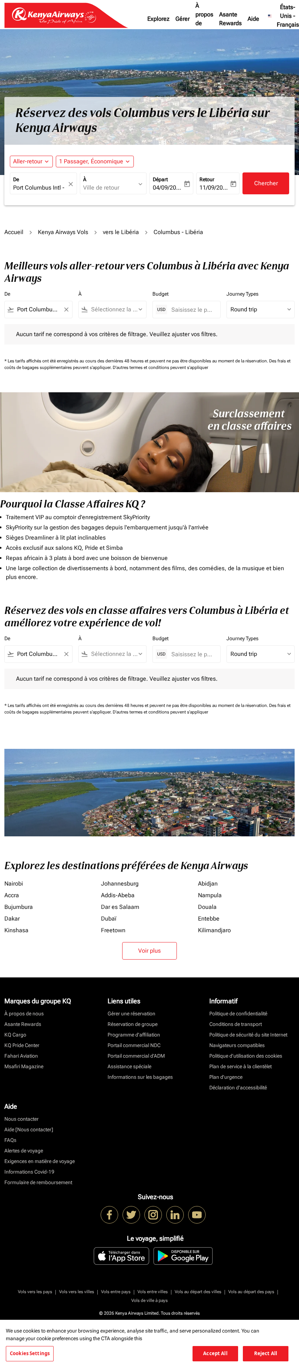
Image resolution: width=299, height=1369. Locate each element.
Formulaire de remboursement (38, 1182)
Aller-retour (27, 161)
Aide (253, 18)
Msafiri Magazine (23, 1066)
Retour (206, 179)
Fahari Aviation (21, 1056)
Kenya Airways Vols (63, 232)
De (16, 179)
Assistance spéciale (129, 1066)
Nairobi (13, 883)
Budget (160, 294)
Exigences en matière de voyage (39, 1161)
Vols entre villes (152, 1291)
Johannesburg (120, 883)
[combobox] (38, 309)
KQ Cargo (15, 1035)
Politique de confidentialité (238, 1013)
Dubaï (108, 918)
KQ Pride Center (21, 1045)
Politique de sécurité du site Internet (248, 1035)
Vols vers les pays (35, 1291)
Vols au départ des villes (198, 1291)
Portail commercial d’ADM (136, 1056)
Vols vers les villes (76, 1291)
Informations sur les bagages (140, 1077)
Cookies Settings (30, 1353)
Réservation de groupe (133, 1024)
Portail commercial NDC (134, 1045)
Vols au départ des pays (251, 1291)
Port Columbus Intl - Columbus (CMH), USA (39, 187)
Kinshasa (16, 930)
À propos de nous (204, 18)
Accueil (13, 232)
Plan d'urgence (225, 1077)
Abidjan (208, 883)
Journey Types (242, 294)
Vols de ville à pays (149, 1300)
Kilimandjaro (214, 930)
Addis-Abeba (118, 895)
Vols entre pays (116, 1291)
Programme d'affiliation (134, 1035)
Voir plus (149, 950)
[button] (95, 161)
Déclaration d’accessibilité (238, 1087)
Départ (160, 179)
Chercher (266, 183)
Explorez (158, 18)
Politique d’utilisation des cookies (245, 1056)
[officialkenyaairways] (153, 1215)
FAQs (10, 1140)
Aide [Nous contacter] (28, 1129)
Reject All (265, 1353)
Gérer (182, 18)
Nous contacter (21, 1119)
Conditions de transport (235, 1024)
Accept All (215, 1353)
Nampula (210, 895)
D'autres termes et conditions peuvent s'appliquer (160, 367)
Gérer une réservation (131, 1013)
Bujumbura (18, 906)
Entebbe (209, 918)
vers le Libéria (121, 232)
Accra (11, 895)
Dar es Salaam (120, 906)
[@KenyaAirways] (131, 1215)
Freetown (113, 930)
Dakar (12, 918)
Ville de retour (101, 187)
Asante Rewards (230, 19)
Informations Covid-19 (29, 1172)
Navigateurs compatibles (237, 1045)
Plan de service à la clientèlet (240, 1066)
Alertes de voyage (23, 1151)
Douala (207, 906)
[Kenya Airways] (109, 1215)
